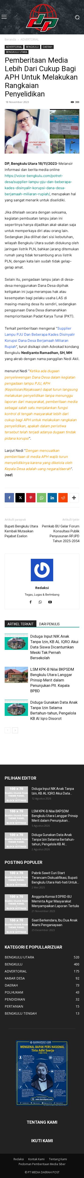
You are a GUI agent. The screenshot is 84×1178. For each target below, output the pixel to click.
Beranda (10, 39)
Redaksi (42, 587)
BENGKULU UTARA (16, 52)
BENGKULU (32, 46)
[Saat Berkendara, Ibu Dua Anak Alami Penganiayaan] (16, 926)
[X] (20, 497)
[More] (74, 497)
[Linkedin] (52, 497)
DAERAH (47, 46)
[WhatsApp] (41, 497)
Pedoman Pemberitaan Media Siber (42, 1164)
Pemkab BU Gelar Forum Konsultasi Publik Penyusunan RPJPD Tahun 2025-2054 (60, 533)
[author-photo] (42, 581)
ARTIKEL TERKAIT (20, 624)
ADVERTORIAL (30, 39)
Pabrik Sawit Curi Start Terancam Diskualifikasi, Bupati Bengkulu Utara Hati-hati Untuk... (55, 877)
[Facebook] (9, 497)
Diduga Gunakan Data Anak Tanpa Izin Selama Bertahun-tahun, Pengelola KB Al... (53, 839)
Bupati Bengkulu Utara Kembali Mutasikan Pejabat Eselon (21, 531)
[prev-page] (7, 730)
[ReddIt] (63, 497)
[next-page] (15, 730)
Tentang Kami (58, 1159)
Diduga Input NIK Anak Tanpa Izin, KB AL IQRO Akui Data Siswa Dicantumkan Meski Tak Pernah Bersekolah (54, 647)
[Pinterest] (30, 497)
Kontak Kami (36, 1159)
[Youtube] (52, 602)
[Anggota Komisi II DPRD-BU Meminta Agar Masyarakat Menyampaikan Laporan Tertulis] (16, 902)
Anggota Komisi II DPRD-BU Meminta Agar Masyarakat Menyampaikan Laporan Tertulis (55, 901)
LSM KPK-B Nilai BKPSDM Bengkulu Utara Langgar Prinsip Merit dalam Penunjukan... (55, 815)
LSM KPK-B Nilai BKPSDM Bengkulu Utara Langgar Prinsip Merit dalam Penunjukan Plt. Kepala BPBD (52, 680)
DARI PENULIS (49, 624)
